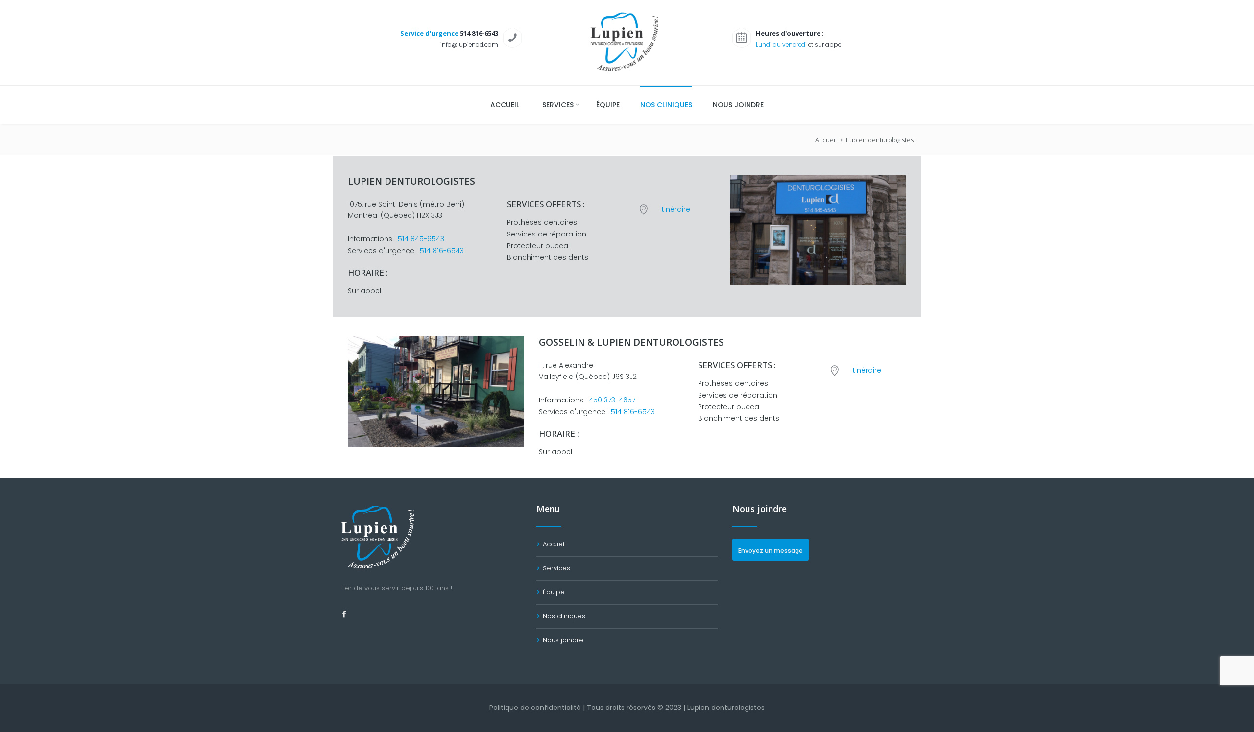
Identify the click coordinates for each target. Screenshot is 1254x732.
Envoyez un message (770, 550)
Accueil (826, 139)
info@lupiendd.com (469, 44)
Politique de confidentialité (535, 707)
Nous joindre (563, 640)
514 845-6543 (421, 239)
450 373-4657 (612, 400)
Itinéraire (675, 209)
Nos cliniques (564, 616)
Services (556, 568)
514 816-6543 (442, 251)
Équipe (554, 592)
